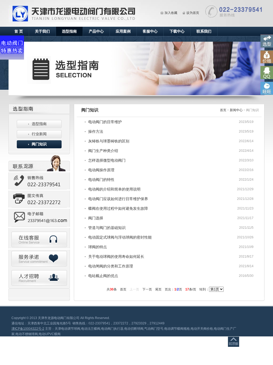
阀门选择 (95, 218)
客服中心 (150, 31)
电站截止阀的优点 (103, 276)
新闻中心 (236, 110)
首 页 (18, 31)
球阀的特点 (97, 247)
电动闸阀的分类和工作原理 (110, 266)
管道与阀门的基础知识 (107, 228)
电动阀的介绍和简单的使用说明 (114, 189)
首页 (223, 110)
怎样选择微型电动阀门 (107, 160)
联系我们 (203, 31)
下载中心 (177, 31)
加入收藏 (170, 13)
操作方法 (95, 131)
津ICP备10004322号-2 (27, 329)
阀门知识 (39, 144)
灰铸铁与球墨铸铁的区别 (108, 141)
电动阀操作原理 (101, 170)
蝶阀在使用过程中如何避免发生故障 (118, 208)
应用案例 (123, 31)
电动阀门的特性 (101, 179)
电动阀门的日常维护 (105, 122)
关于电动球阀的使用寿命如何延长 (116, 256)
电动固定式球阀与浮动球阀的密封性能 (120, 237)
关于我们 (42, 31)
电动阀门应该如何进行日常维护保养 (118, 199)
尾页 (158, 289)
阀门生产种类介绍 (103, 151)
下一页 (147, 289)
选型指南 (69, 31)
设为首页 (192, 13)
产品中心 (96, 31)
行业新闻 (39, 134)
